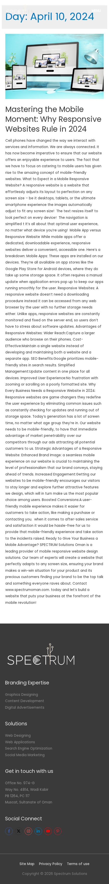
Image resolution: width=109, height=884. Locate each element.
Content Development (24, 701)
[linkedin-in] (38, 831)
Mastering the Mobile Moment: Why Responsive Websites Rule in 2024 (53, 119)
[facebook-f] (9, 831)
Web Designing (18, 735)
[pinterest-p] (58, 831)
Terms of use (78, 864)
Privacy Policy (50, 864)
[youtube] (48, 831)
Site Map (27, 864)
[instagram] (29, 831)
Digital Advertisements (24, 707)
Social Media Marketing (25, 755)
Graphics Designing (21, 694)
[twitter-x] (19, 831)
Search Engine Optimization (28, 748)
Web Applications (20, 742)
